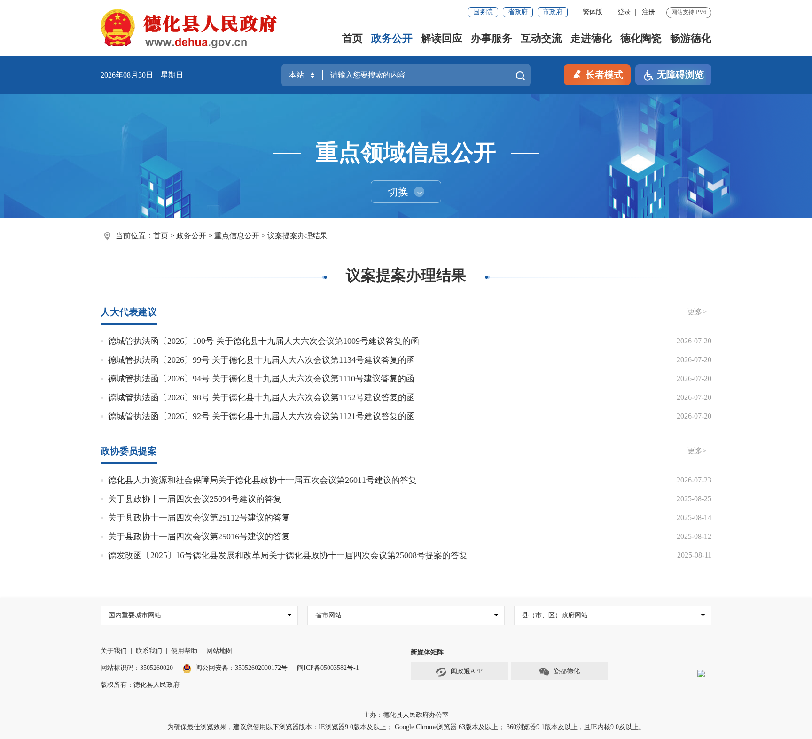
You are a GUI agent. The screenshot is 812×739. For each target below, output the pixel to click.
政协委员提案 (129, 451)
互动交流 (541, 38)
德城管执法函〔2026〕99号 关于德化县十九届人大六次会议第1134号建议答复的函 (261, 360)
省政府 (518, 12)
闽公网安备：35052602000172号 (241, 667)
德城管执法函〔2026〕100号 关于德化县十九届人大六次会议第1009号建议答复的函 (263, 341)
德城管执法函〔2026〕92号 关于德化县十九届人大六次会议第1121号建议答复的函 (261, 416)
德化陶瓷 (641, 38)
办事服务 (491, 38)
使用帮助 (184, 650)
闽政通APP (467, 671)
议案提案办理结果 (297, 236)
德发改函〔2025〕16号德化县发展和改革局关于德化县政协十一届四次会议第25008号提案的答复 (288, 555)
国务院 (483, 12)
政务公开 (392, 38)
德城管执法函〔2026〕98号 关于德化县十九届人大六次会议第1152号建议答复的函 (261, 397)
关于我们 (114, 650)
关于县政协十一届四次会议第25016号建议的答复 (199, 536)
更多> (697, 312)
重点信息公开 (236, 236)
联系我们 (149, 650)
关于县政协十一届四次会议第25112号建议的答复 (199, 517)
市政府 (552, 12)
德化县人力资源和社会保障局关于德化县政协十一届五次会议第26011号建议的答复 (262, 480)
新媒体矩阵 (427, 652)
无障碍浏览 (680, 75)
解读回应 (441, 38)
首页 (352, 38)
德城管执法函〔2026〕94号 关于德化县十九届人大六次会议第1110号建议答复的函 (261, 378)
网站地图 (219, 650)
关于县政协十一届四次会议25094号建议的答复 (194, 499)
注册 (648, 12)
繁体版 (592, 12)
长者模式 (604, 75)
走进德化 (591, 38)
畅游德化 (690, 38)
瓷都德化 (567, 671)
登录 (624, 12)
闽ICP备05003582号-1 (328, 667)
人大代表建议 (129, 312)
